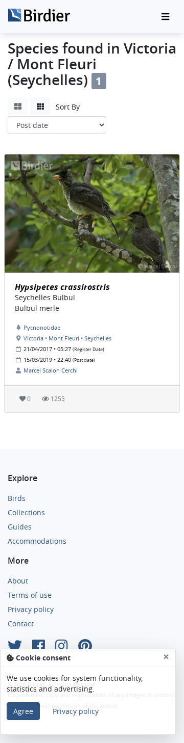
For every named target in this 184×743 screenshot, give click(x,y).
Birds (17, 498)
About (18, 581)
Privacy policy (31, 609)
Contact (21, 623)
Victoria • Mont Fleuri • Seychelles (67, 338)
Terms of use (30, 595)
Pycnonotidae (42, 327)
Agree (23, 711)
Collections (26, 512)
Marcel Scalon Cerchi (51, 370)
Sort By (68, 107)
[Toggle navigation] (165, 17)
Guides (20, 527)
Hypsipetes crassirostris (62, 287)
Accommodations (37, 541)
